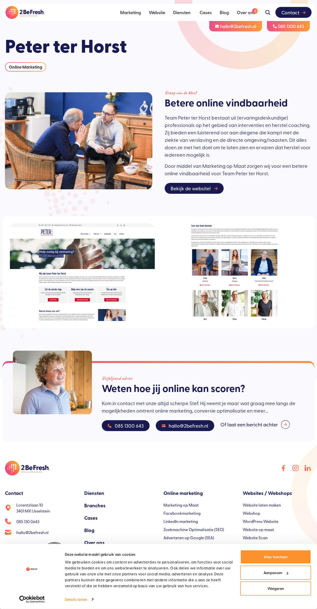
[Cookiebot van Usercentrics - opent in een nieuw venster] (32, 599)
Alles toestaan (276, 556)
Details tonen (76, 599)
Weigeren (275, 588)
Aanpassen (273, 572)
